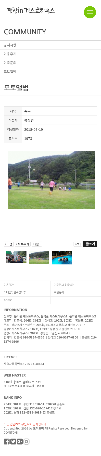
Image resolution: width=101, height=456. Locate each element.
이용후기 (10, 53)
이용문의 (10, 62)
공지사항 (10, 44)
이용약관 (8, 285)
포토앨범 (10, 71)
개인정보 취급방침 (64, 285)
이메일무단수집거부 (15, 292)
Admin (8, 300)
